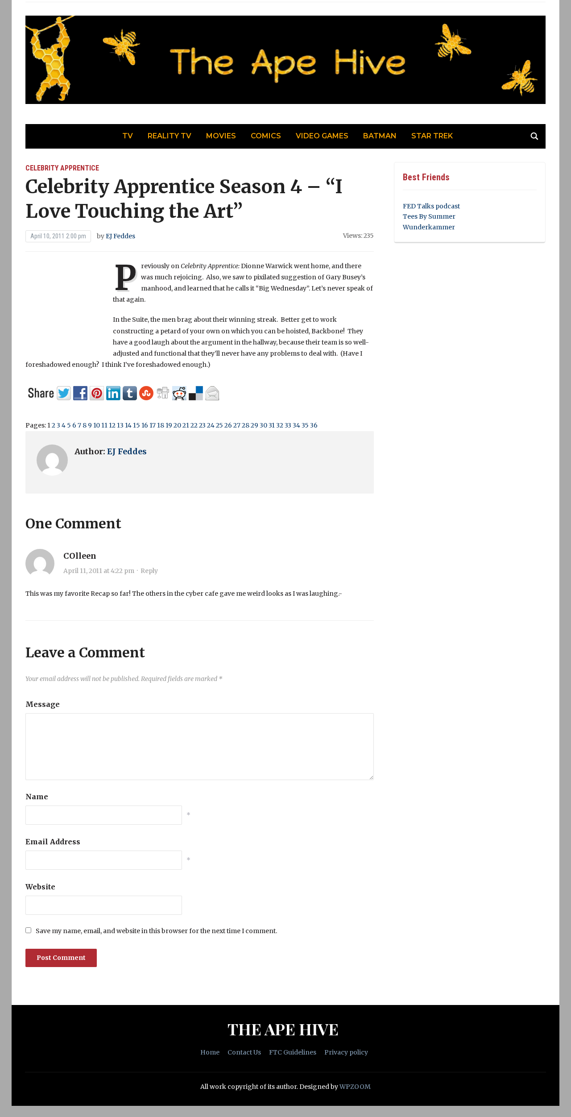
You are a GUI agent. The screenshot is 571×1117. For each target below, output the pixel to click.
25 (219, 425)
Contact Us (244, 1052)
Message (42, 704)
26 (228, 425)
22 (194, 425)
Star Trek (432, 136)
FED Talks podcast (431, 206)
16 (144, 425)
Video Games (322, 136)
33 (288, 425)
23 (202, 425)
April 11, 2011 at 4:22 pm (98, 571)
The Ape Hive (283, 1028)
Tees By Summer (429, 216)
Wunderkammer (429, 227)
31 (272, 425)
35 (305, 425)
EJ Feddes (120, 236)
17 (152, 425)
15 (136, 425)
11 (104, 425)
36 (314, 425)
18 (160, 425)
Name (36, 796)
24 (211, 425)
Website (40, 886)
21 (185, 425)
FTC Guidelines (292, 1052)
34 (296, 425)
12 (112, 425)
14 (128, 425)
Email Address (52, 841)
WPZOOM (355, 1087)
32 (279, 425)
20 (177, 425)
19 (169, 425)
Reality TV (169, 136)
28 (245, 425)
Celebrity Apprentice (62, 168)
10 (96, 425)
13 (120, 425)
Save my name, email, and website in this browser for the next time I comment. (156, 931)
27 (236, 425)
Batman (380, 136)
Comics (266, 136)
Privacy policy (346, 1052)
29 (254, 425)
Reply (149, 571)
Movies (221, 136)
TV (127, 136)
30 (263, 425)
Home (209, 1052)
